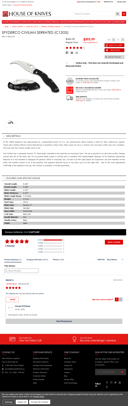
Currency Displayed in (89, 2)
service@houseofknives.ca (14, 369)
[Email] (72, 52)
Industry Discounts (40, 372)
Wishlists (108, 2)
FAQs (35, 383)
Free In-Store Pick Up (10, 362)
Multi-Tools (90, 22)
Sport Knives (79, 22)
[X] (115, 382)
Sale (104, 22)
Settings (9, 402)
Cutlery (6, 22)
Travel (99, 22)
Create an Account (27, 2)
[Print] (77, 52)
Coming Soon (118, 22)
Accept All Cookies (39, 402)
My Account (8, 2)
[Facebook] (67, 52)
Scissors (46, 22)
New (110, 22)
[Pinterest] (107, 387)
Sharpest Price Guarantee (42, 365)
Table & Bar (37, 22)
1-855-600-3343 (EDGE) (14, 365)
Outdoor (69, 22)
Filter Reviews (9, 266)
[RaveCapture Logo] (31, 232)
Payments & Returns (40, 362)
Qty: (109, 40)
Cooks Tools (26, 22)
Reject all (22, 402)
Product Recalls (38, 379)
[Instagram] (111, 382)
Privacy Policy (38, 396)
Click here (86, 82)
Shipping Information (41, 358)
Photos (58, 260)
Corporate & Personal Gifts (22, 5)
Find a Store (7, 5)
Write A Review (114, 242)
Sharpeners (14, 22)
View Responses (64, 321)
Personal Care (58, 22)
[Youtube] (120, 382)
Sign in (14, 2)
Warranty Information (41, 369)
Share (12, 299)
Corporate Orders (39, 376)
